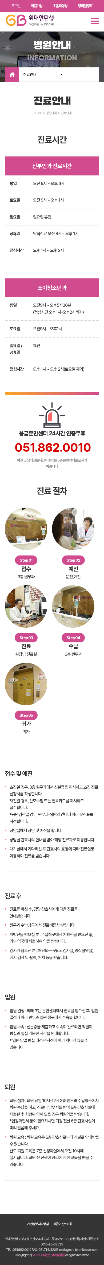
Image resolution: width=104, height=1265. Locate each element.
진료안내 (29, 74)
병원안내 (51, 113)
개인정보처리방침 (38, 1224)
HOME (37, 113)
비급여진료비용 (62, 1224)
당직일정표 (85, 5)
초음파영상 (60, 5)
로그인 (15, 5)
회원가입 (36, 5)
